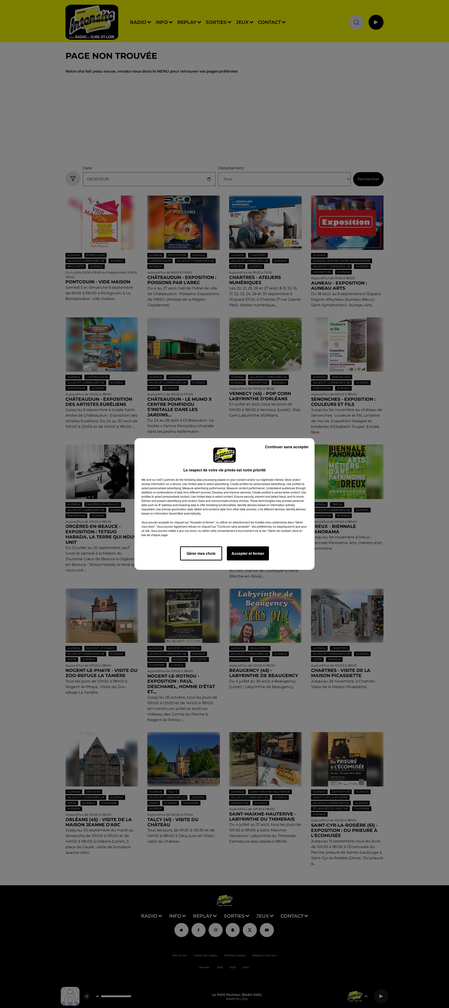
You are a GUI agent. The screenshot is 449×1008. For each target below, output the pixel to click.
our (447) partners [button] (163, 480)
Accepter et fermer (248, 553)
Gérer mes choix (201, 553)
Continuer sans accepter (287, 446)
